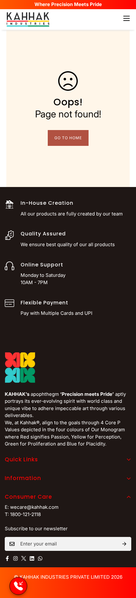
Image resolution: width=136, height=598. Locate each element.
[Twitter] (23, 558)
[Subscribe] (124, 544)
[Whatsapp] (40, 558)
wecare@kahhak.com (34, 507)
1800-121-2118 (25, 514)
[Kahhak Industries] (28, 19)
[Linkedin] (31, 558)
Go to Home (68, 137)
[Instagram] (15, 558)
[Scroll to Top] (124, 564)
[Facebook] (7, 558)
